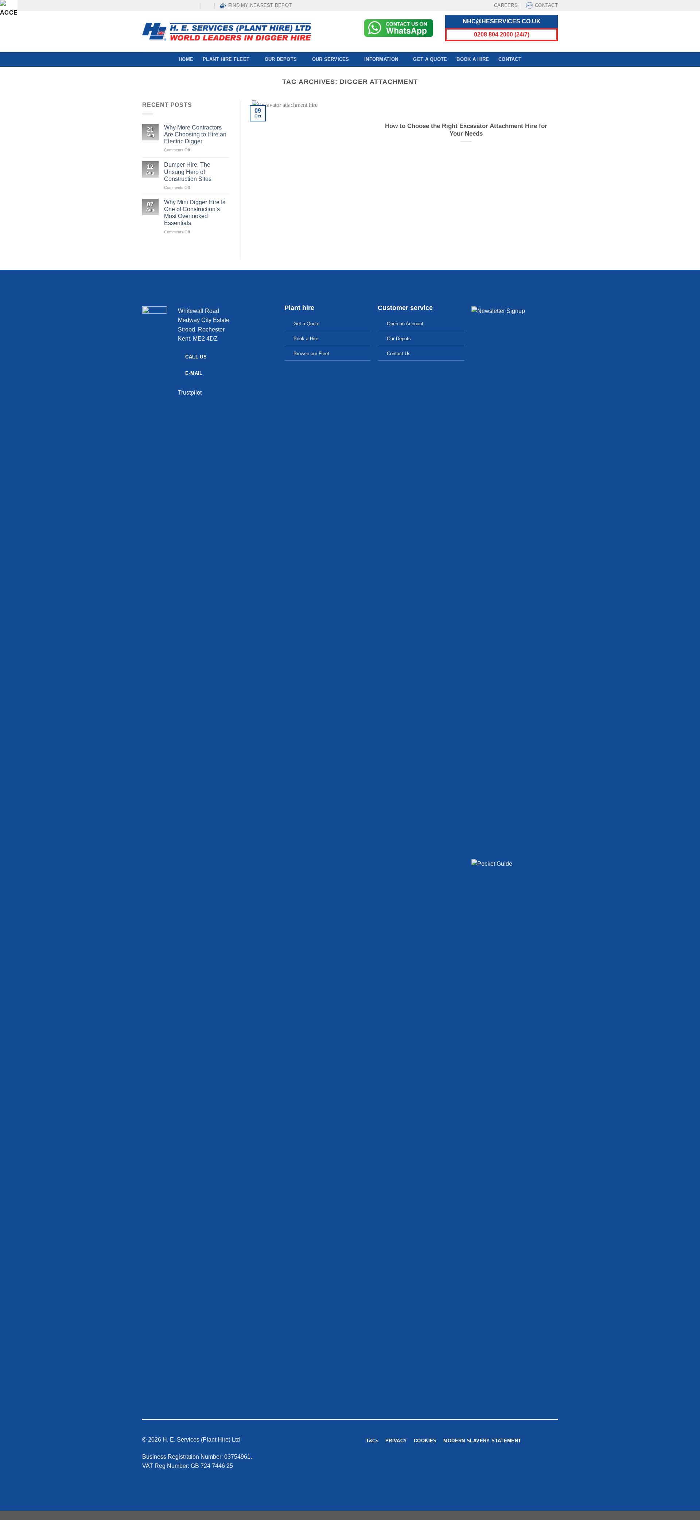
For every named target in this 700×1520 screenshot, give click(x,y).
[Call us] (181, 5)
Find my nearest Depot (260, 5)
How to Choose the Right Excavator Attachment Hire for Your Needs (466, 130)
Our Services (330, 59)
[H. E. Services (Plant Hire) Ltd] (226, 32)
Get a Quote (430, 59)
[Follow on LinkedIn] (188, 5)
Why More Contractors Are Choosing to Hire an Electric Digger (195, 134)
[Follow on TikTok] (160, 5)
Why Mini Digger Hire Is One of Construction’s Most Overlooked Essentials (194, 212)
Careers (506, 5)
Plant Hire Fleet (226, 59)
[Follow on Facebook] (146, 5)
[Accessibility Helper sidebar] (9, 9)
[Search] (208, 5)
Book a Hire (472, 59)
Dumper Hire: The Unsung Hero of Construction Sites (187, 172)
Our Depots (281, 59)
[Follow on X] (166, 5)
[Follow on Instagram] (153, 5)
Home (186, 59)
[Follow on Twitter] (491, 1467)
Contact (546, 5)
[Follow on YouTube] (194, 5)
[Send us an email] (173, 5)
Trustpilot (190, 392)
